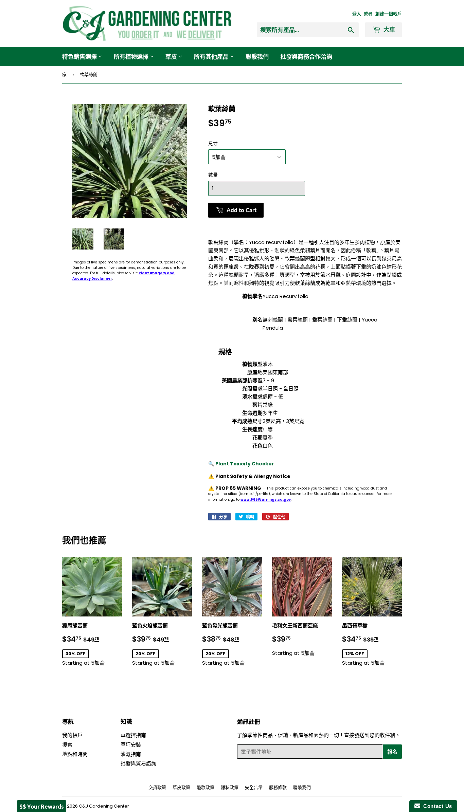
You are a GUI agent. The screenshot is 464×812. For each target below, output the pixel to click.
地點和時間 (75, 754)
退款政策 (205, 787)
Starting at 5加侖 (92, 644)
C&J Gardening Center (104, 806)
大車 (388, 29)
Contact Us (436, 806)
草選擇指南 (133, 735)
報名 (392, 752)
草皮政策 (181, 787)
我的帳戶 (72, 735)
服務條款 (278, 787)
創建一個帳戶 (388, 14)
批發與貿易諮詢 (138, 763)
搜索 (67, 744)
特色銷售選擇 (80, 56)
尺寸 (213, 143)
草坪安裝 (131, 744)
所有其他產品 (212, 56)
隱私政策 (229, 787)
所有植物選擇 (132, 56)
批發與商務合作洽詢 (306, 56)
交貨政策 (157, 787)
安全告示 (254, 787)
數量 (213, 174)
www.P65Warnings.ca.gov (265, 499)
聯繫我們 (257, 56)
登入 (356, 14)
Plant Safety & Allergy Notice (252, 476)
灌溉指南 (131, 754)
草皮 (171, 56)
